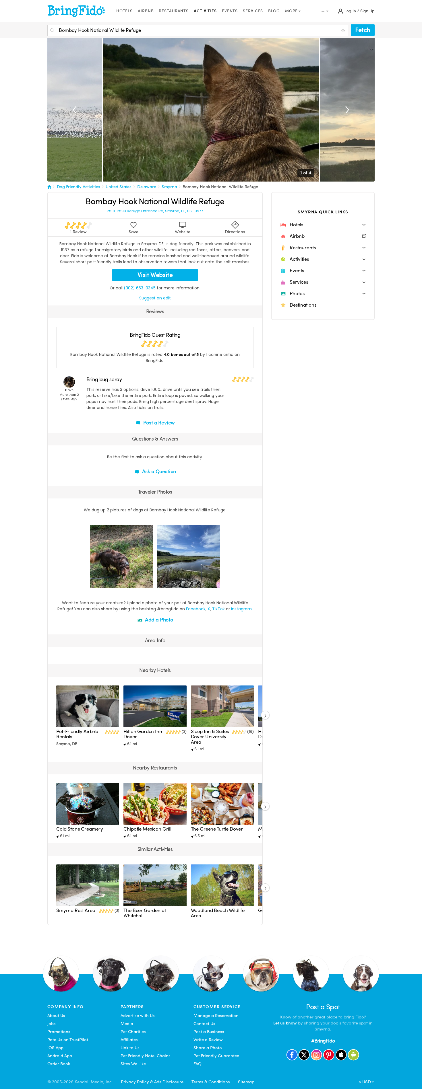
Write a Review (208, 1040)
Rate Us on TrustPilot (67, 1040)
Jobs (51, 1023)
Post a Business (208, 1032)
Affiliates (129, 1040)
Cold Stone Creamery (79, 829)
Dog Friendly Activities (78, 187)
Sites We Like (133, 1064)
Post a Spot (323, 1006)
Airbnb (146, 11)
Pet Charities (133, 1032)
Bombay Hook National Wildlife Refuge (220, 187)
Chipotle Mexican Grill (147, 829)
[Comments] (104, 583)
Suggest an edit (155, 298)
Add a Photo (158, 619)
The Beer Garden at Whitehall (144, 913)
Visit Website (155, 275)
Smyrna (169, 187)
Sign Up (367, 11)
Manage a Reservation (216, 1015)
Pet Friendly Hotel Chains (146, 1056)
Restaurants (174, 11)
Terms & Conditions (210, 1082)
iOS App (55, 1048)
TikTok (218, 609)
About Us (56, 1015)
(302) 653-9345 (140, 288)
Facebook (196, 609)
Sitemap (246, 1082)
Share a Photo (207, 1048)
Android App (59, 1056)
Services (253, 11)
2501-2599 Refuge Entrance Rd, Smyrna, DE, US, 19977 (155, 211)
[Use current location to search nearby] (343, 31)
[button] (323, 225)
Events (230, 11)
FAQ (197, 1064)
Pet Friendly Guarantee (216, 1056)
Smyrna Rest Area (75, 910)
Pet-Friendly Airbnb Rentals (77, 734)
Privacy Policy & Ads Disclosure (152, 1082)
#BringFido (323, 1040)
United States (118, 187)
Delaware (146, 187)
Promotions (58, 1032)
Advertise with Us (138, 1015)
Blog (274, 11)
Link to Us (130, 1048)
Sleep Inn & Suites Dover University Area (210, 736)
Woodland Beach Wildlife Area (218, 913)
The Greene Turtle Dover (217, 829)
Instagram (241, 609)
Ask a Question (158, 471)
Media (127, 1023)
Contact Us (204, 1023)
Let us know (285, 1023)
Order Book (58, 1064)
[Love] (95, 583)
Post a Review (158, 422)
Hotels (124, 11)
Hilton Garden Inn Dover (142, 734)
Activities (205, 11)
